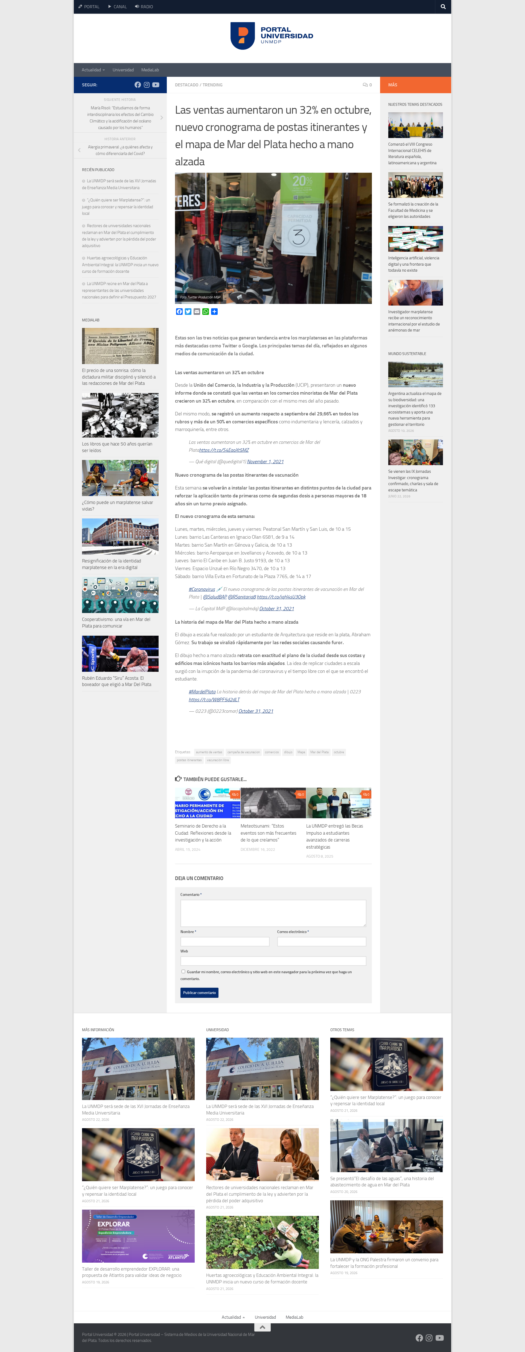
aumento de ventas (209, 752)
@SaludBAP (215, 597)
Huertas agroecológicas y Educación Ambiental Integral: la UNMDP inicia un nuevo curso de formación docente (120, 265)
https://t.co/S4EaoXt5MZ (224, 450)
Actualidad (91, 69)
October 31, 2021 (276, 609)
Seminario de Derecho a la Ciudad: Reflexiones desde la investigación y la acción (203, 833)
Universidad (123, 69)
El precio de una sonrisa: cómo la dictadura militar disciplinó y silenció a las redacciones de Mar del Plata (119, 377)
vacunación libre (218, 760)
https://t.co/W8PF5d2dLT (214, 700)
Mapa (301, 752)
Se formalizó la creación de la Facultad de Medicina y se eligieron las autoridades (413, 210)
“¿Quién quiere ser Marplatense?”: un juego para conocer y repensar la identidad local (117, 207)
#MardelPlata (202, 692)
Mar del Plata (319, 752)
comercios (272, 752)
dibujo (288, 752)
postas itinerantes (189, 760)
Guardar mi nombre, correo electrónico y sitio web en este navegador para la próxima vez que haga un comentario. (266, 975)
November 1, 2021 (265, 462)
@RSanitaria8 (242, 597)
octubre (339, 752)
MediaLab (150, 69)
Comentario (191, 894)
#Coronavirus (202, 589)
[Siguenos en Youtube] (155, 84)
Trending (213, 84)
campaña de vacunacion (244, 752)
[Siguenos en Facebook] (138, 84)
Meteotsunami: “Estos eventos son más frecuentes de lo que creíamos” (268, 833)
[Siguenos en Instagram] (146, 84)
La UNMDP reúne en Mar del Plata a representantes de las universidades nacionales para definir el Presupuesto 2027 (119, 290)
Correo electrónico (293, 931)
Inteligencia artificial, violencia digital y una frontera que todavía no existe (413, 264)
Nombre (188, 931)
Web (184, 951)
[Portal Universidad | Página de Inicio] (123, 38)
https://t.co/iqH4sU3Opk (281, 597)
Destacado (187, 84)
